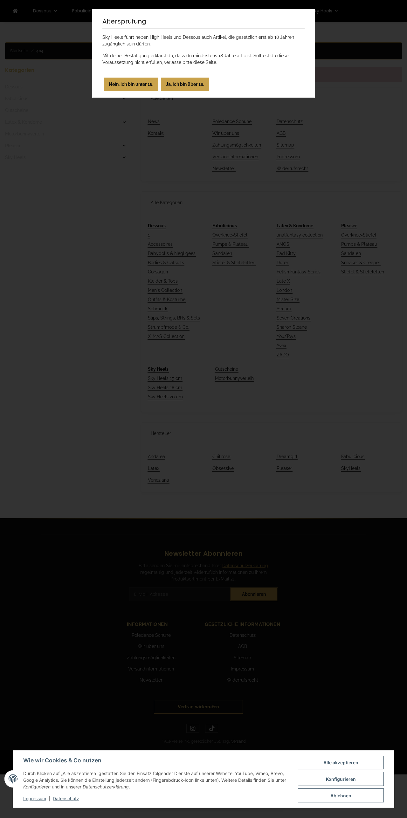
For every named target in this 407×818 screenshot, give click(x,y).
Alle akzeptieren (340, 762)
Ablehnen (340, 795)
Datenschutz (66, 798)
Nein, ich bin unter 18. (131, 84)
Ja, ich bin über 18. (185, 84)
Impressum (34, 798)
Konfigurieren (341, 779)
